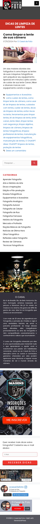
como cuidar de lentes (16, 98)
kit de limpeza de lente (20, 117)
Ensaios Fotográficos (12, 194)
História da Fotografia (13, 219)
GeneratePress (20, 520)
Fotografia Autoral (11, 205)
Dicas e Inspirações (12, 186)
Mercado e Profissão (12, 223)
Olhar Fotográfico (11, 234)
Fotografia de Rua (11, 212)
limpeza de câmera (12, 127)
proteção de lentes (12, 147)
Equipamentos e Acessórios (18, 94)
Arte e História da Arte (13, 183)
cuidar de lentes (22, 108)
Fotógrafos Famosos (12, 216)
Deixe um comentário (16, 150)
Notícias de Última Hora (14, 230)
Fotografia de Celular (13, 208)
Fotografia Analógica (12, 201)
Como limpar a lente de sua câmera (18, 36)
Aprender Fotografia (12, 179)
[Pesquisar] (34, 163)
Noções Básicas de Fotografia (17, 227)
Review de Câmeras (12, 241)
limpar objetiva (26, 124)
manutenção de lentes (14, 140)
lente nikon (15, 121)
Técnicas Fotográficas (13, 245)
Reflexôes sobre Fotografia (15, 238)
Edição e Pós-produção (14, 190)
